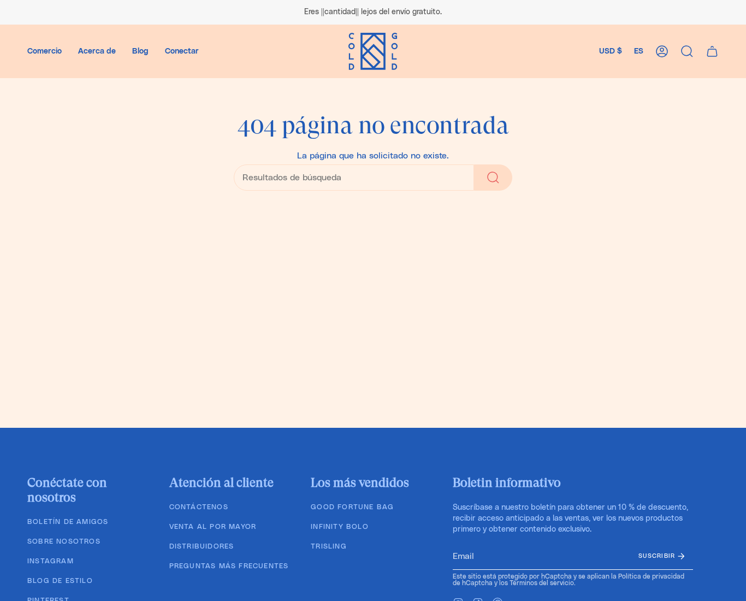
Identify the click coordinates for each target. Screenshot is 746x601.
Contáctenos (198, 507)
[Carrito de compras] (712, 51)
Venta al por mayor (213, 527)
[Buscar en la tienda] (493, 177)
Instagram (50, 561)
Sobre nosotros (63, 541)
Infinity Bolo (340, 527)
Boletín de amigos (67, 522)
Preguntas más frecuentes (229, 566)
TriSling (329, 546)
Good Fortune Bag (352, 507)
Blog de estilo (60, 581)
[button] (44, 51)
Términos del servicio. (543, 583)
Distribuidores (201, 546)
